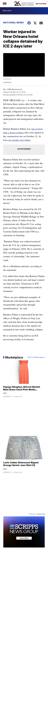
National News (13, 22)
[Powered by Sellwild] (41, 514)
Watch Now (40, 4)
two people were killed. (19, 140)
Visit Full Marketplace (36, 357)
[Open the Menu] (4, 4)
